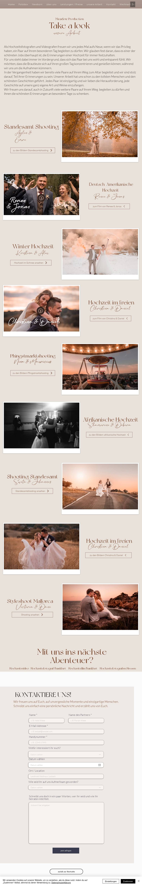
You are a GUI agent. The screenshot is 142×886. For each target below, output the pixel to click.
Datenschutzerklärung (61, 882)
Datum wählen (37, 759)
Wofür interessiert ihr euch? (44, 748)
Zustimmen (128, 881)
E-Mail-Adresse (37, 726)
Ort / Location (37, 770)
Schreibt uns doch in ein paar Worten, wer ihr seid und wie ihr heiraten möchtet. (63, 797)
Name (32, 715)
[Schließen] (138, 881)
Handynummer (37, 737)
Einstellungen (111, 881)
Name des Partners (79, 715)
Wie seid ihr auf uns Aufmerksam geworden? (53, 782)
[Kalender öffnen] (99, 765)
